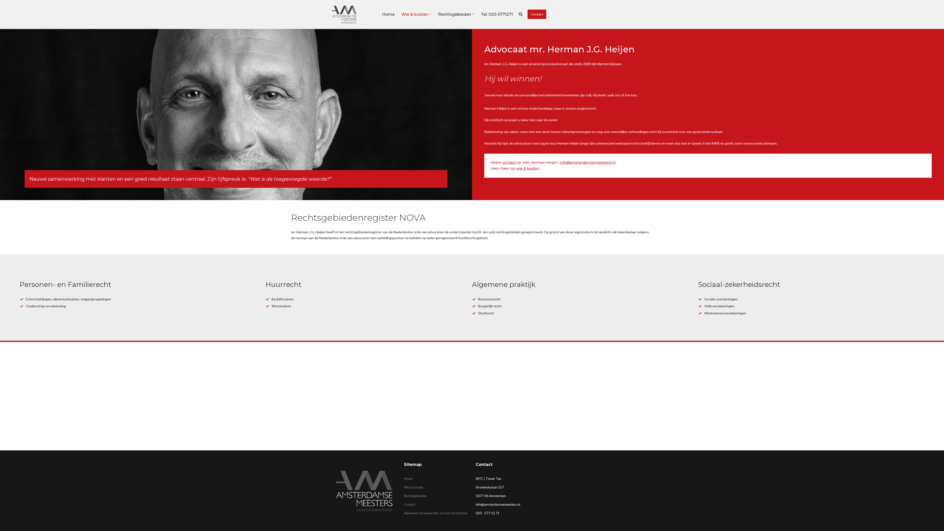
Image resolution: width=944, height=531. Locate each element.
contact (509, 162)
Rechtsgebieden (415, 496)
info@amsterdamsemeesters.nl (588, 162)
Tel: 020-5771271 (497, 14)
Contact (537, 14)
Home (388, 14)
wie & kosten (527, 168)
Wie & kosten (413, 487)
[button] (430, 14)
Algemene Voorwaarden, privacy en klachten (436, 513)
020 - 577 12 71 (488, 513)
